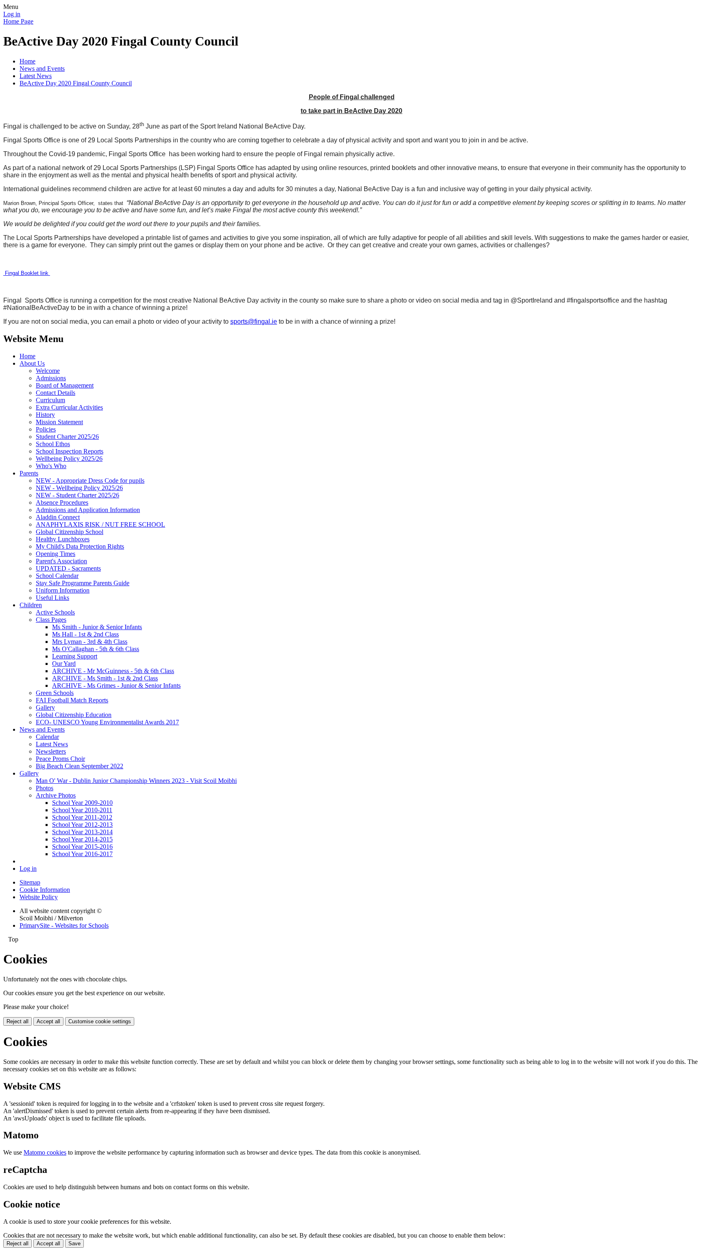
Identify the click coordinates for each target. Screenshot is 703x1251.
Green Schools (55, 692)
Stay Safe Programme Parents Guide (82, 583)
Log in (11, 14)
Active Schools (55, 612)
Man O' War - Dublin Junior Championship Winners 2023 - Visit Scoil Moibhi (136, 780)
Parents (29, 473)
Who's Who (51, 465)
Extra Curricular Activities (69, 407)
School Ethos (53, 443)
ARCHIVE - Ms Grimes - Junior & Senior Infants (116, 685)
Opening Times (55, 553)
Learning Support (74, 656)
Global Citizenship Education (73, 714)
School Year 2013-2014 (82, 831)
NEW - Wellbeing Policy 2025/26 (79, 487)
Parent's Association (61, 561)
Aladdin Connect (58, 517)
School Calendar (57, 575)
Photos (44, 788)
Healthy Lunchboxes (63, 539)
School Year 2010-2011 (82, 809)
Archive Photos (56, 795)
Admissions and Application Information (88, 509)
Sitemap (30, 882)
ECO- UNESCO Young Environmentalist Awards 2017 (107, 722)
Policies (46, 429)
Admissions (51, 378)
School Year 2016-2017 (82, 853)
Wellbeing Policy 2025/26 (69, 458)
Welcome (48, 370)
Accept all (48, 1021)
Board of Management (65, 385)
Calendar (47, 736)
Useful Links (52, 597)
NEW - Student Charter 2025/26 (77, 495)
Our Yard (64, 663)
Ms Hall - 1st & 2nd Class (85, 634)
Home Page (18, 21)
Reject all (17, 1021)
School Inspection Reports (69, 451)
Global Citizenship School (69, 531)
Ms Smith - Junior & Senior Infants (97, 626)
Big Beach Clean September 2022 (79, 766)
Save (74, 1243)
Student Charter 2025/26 (67, 436)
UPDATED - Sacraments (68, 568)
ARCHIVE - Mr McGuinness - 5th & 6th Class (113, 670)
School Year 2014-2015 (82, 839)
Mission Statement (59, 421)
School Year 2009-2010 (82, 802)
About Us (32, 363)
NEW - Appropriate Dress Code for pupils (90, 480)
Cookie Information (45, 889)
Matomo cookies (45, 1152)
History (45, 414)
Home (27, 61)
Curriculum (50, 400)
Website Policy (39, 897)
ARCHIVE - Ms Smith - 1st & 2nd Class (105, 678)
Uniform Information (63, 590)
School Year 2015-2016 (82, 846)
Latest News (36, 75)
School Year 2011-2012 (82, 817)
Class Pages (51, 619)
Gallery (45, 707)
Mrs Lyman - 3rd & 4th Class (89, 641)
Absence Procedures (62, 502)
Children (31, 605)
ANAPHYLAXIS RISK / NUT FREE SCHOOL (100, 524)
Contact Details (55, 392)
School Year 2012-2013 (82, 824)
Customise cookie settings (99, 1021)
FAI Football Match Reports (72, 700)
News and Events (42, 68)
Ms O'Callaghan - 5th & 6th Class (95, 648)
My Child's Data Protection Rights (80, 546)
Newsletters (51, 751)
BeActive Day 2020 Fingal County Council (76, 83)
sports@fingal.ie (253, 321)
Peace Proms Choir (60, 758)
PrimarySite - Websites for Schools (64, 925)
